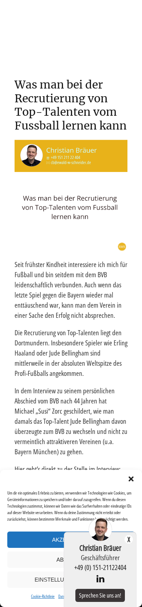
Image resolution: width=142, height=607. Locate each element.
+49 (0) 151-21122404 (100, 567)
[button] (131, 479)
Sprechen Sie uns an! (100, 595)
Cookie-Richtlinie (43, 596)
